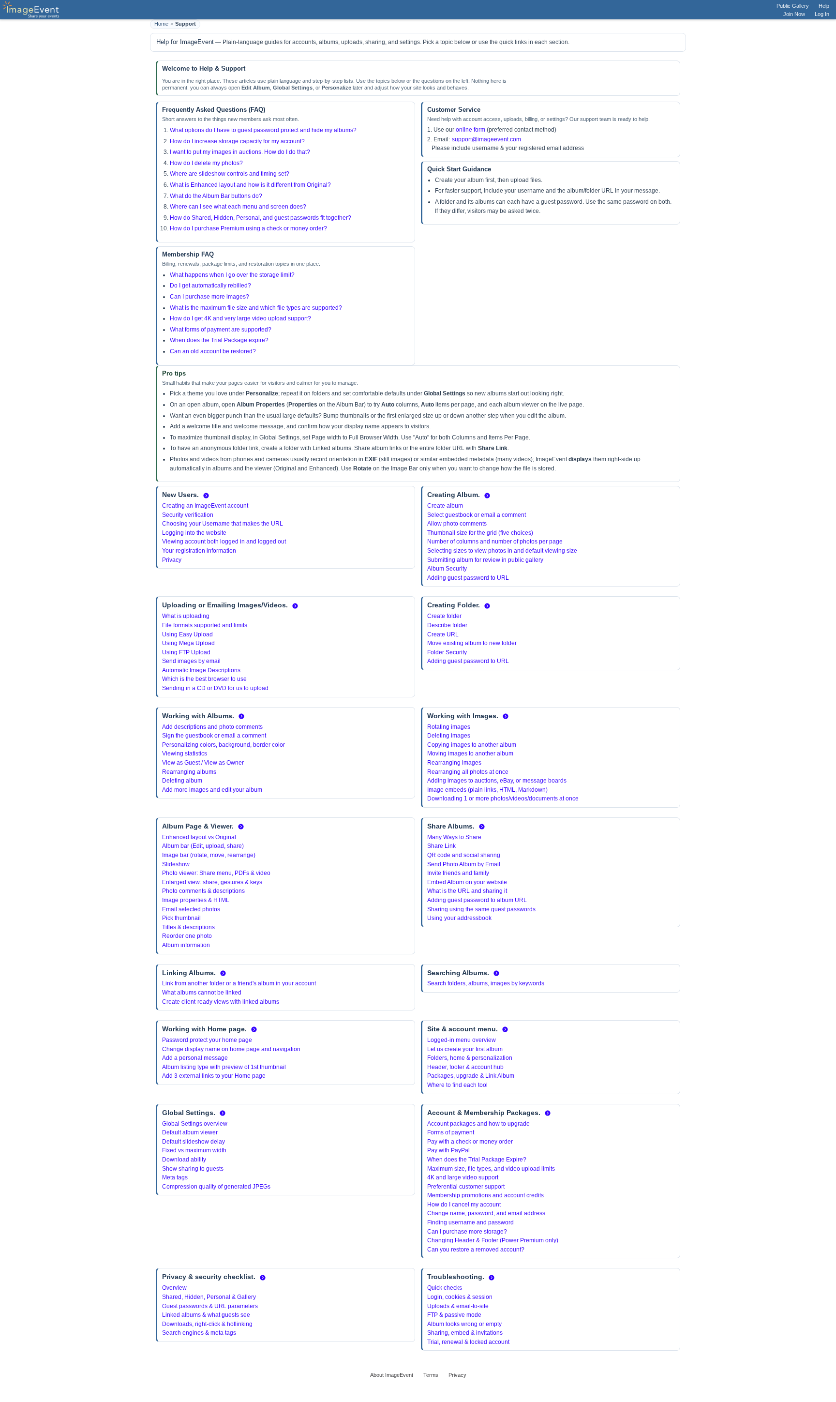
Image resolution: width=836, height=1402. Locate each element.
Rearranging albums (189, 772)
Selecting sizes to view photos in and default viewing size (502, 550)
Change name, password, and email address (486, 1213)
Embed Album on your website (467, 882)
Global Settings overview (194, 1123)
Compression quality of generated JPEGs (216, 1186)
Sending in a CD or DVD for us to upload (215, 688)
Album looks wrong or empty (464, 1324)
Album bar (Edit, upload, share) (203, 846)
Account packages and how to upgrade (478, 1123)
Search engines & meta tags (199, 1332)
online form (470, 129)
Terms (430, 1375)
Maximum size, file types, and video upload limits (491, 1168)
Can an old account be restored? (213, 351)
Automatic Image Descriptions (201, 670)
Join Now (794, 14)
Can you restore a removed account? (475, 1249)
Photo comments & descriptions (203, 891)
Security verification (187, 515)
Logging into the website (194, 532)
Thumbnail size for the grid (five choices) (480, 532)
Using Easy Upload (187, 634)
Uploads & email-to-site (458, 1306)
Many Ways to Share (454, 837)
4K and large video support (462, 1177)
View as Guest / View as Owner (203, 762)
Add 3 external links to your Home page (214, 1075)
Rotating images (448, 727)
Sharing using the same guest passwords (481, 909)
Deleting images (448, 735)
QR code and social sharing (463, 855)
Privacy (171, 560)
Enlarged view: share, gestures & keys (212, 882)
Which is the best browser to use (204, 679)
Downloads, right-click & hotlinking (207, 1324)
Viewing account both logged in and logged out (224, 541)
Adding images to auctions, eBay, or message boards (497, 780)
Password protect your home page (207, 1040)
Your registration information (199, 550)
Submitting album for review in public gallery (485, 560)
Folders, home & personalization (469, 1058)
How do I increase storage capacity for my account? (237, 141)
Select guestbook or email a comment (476, 515)
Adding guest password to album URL (477, 900)
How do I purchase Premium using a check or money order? (248, 228)
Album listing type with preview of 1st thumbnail (224, 1067)
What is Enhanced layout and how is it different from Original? (250, 184)
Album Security (447, 568)
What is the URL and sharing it (467, 891)
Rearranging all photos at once (467, 772)
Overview (174, 1287)
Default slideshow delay (193, 1141)
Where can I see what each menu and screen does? (238, 206)
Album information (186, 945)
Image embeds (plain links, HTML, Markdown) (487, 789)
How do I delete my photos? (206, 163)
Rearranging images (454, 762)
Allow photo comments (457, 523)
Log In (822, 14)
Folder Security (447, 652)
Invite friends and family (458, 873)
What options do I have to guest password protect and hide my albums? (263, 130)
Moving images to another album (470, 753)
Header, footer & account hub (465, 1067)
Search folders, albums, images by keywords (485, 983)
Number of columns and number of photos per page (495, 541)
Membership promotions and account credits (485, 1195)
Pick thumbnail (181, 918)
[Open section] (206, 495)
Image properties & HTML (195, 900)
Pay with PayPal (448, 1150)
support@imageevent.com (486, 139)
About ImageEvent (391, 1375)
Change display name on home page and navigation (231, 1049)
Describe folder (447, 625)
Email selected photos (191, 909)
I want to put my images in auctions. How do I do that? (240, 152)
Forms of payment (450, 1132)
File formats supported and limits (204, 625)
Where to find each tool (457, 1085)
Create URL (443, 634)
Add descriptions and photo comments (212, 727)
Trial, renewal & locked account (468, 1342)
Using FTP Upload (186, 652)
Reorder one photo (187, 936)
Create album (445, 505)
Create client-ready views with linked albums (220, 1001)
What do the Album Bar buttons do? (216, 196)
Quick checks (444, 1287)
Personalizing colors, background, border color (223, 744)
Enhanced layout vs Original (199, 837)
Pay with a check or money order (470, 1141)
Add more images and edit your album (212, 789)
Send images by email (191, 661)
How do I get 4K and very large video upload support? (240, 318)
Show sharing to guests (193, 1168)
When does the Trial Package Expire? (476, 1159)
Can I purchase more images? (209, 296)
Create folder (444, 616)
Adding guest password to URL (468, 577)
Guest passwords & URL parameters (210, 1306)
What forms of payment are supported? (220, 329)
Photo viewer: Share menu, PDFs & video (216, 873)
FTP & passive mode (454, 1315)
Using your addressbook (459, 918)
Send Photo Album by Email (463, 864)
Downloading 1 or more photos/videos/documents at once (503, 798)
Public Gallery (792, 6)
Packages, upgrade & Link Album (470, 1075)
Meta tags (175, 1177)
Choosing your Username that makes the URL (222, 523)
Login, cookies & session (460, 1297)
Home (161, 24)
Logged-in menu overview (461, 1040)
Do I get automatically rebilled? (210, 285)
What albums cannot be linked (201, 992)
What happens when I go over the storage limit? (232, 274)
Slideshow (176, 864)
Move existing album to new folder (472, 643)
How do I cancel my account (464, 1204)
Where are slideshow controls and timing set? (229, 173)
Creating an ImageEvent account (205, 505)
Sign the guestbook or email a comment (214, 735)
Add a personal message (195, 1058)
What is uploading (185, 616)
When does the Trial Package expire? (219, 340)
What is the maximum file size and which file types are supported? (256, 307)
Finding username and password (470, 1222)
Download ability (184, 1159)
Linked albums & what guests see (206, 1315)
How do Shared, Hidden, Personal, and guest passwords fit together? (260, 217)
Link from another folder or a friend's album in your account (239, 983)
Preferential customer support (466, 1186)
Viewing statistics (184, 753)
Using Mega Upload (188, 643)
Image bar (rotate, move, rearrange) (208, 855)
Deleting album (182, 780)
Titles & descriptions (188, 927)
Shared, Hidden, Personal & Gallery (209, 1297)
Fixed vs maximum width (194, 1150)
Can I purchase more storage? (467, 1231)
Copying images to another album (471, 744)
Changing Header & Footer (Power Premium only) (492, 1240)
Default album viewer (190, 1132)
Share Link (441, 846)
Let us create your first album (465, 1049)
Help (824, 6)
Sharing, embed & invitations (465, 1332)
